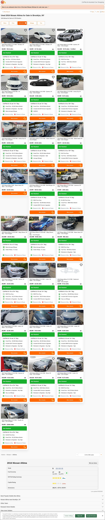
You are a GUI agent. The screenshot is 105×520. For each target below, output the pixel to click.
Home (3, 454)
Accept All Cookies (91, 515)
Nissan (9, 454)
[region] (52, 516)
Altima (15, 454)
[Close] (102, 515)
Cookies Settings (69, 515)
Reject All (80, 515)
